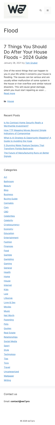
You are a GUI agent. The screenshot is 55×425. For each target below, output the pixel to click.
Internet (8, 285)
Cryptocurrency (11, 224)
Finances (8, 246)
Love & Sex (9, 302)
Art (5, 177)
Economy (8, 229)
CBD (6, 211)
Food (6, 250)
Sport (6, 345)
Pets (6, 324)
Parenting (9, 319)
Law (6, 294)
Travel (7, 367)
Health (7, 272)
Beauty (7, 186)
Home (7, 276)
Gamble (8, 255)
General (8, 268)
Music (7, 311)
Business (8, 194)
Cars (6, 207)
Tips (6, 358)
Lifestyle (8, 298)
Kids (6, 289)
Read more (9, 93)
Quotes (7, 328)
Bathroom (9, 181)
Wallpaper (9, 376)
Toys (6, 363)
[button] (40, 10)
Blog (6, 190)
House (10, 101)
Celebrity (8, 220)
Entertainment (11, 237)
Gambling (9, 259)
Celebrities (9, 216)
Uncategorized (11, 371)
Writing (7, 380)
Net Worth (9, 315)
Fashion (8, 242)
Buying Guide (11, 199)
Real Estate (9, 332)
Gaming (8, 263)
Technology (10, 354)
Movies (7, 307)
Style (6, 350)
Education (9, 233)
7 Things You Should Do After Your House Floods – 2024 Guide (25, 52)
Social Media (10, 341)
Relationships (11, 337)
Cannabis (9, 203)
